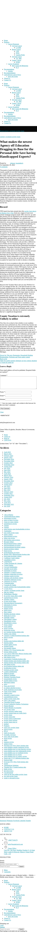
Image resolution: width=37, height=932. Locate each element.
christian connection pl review (13, 574)
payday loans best (9, 717)
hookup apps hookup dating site (14, 641)
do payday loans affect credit (13, 596)
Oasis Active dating (10, 691)
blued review (8, 551)
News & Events (13, 76)
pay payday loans (9, 709)
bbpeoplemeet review (10, 536)
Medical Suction (9, 673)
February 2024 (8, 477)
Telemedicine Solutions (11, 765)
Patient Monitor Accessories (12, 708)
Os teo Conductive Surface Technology (16, 704)
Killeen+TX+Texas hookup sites (14, 650)
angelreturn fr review (10, 524)
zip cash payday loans (11, 776)
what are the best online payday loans (15, 774)
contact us (7, 436)
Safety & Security (9, 733)
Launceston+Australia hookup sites (15, 659)
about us (6, 438)
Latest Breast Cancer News (12, 75)
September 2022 (9, 495)
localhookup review (10, 668)
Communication (9, 583)
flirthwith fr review (10, 616)
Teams (6, 763)
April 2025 (7, 452)
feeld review (8, 610)
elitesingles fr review (10, 605)
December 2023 (9, 481)
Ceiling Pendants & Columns (13, 563)
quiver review (8, 729)
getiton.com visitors (10, 634)
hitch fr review (8, 637)
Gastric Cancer (16, 60)
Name (2, 392)
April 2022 (7, 502)
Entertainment (8, 607)
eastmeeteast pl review (11, 598)
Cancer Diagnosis (13, 44)
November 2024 (9, 461)
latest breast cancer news (11, 655)
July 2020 (7, 506)
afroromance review (10, 518)
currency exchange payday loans (14, 131)
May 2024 (7, 472)
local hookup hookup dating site (14, 666)
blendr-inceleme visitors (11, 549)
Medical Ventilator (9, 675)
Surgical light (8, 760)
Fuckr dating (8, 626)
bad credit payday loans (11, 533)
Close (2, 412)
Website (2, 399)
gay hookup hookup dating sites (14, 632)
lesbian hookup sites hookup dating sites (16, 662)
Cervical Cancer (17, 46)
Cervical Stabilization (10, 567)
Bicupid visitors (9, 542)
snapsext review (9, 742)
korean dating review (10, 652)
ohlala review (8, 693)
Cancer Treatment (13, 64)
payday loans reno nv (10, 722)
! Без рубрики (8, 515)
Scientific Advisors (10, 735)
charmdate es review (10, 570)
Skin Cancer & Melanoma (20, 66)
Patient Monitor (9, 706)
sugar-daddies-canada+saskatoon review (16, 747)
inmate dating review (10, 644)
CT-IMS (18, 47)
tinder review (8, 769)
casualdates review (10, 560)
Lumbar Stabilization (10, 671)
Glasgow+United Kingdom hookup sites (16, 635)
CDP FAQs (7, 440)
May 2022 (7, 501)
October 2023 (8, 483)
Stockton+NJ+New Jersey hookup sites (16, 745)
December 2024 (9, 459)
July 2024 (7, 468)
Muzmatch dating (9, 682)
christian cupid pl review (11, 576)
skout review (8, 738)
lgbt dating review (9, 664)
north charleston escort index (13, 690)
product (6, 724)
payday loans (8, 715)
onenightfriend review (11, 697)
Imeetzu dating (8, 643)
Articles (10, 71)
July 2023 (7, 486)
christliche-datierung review (12, 579)
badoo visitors (8, 534)
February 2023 (8, 492)
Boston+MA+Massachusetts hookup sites (17, 554)
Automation (7, 531)
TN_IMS (19, 58)
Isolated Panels (8, 646)
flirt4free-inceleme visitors (12, 614)
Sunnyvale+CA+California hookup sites (16, 758)
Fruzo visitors (8, 625)
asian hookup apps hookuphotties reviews (17, 529)
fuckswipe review (9, 630)
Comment (3, 375)
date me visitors (9, 592)
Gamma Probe (20, 55)
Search (2, 860)
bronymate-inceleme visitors (12, 556)
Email (2, 396)
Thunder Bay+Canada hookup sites (15, 767)
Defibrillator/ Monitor (10, 594)
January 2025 (8, 457)
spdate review (8, 744)
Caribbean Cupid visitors (11, 558)
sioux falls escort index (11, 736)
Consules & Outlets (10, 585)
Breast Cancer (16, 49)
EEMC (18, 62)
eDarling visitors (9, 599)
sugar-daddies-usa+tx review (13, 754)
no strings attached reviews (12, 688)
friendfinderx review (10, 623)
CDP (17, 51)
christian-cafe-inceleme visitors (13, 578)
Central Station (8, 565)
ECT (17, 67)
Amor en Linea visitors (11, 522)
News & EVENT (9, 686)
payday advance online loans (13, 711)
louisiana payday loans (11, 670)
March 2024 (8, 475)
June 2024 (7, 470)
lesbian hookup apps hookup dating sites (16, 661)
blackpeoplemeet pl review (12, 545)
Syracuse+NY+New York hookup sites (16, 762)
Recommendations (9, 73)
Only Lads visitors (9, 700)
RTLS (6, 731)
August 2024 (8, 466)
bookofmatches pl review (12, 552)
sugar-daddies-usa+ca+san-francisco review (17, 749)
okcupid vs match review (12, 695)
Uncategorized (8, 772)
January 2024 (8, 479)
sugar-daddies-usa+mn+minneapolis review (17, 751)
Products (6, 42)
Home (6, 40)
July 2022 (7, 499)
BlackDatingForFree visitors (13, 543)
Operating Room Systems (12, 702)
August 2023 (8, 484)
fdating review (8, 608)
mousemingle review (10, 679)
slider (5, 740)
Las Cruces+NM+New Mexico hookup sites (18, 653)
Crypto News (8, 589)
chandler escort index (10, 569)
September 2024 (9, 465)
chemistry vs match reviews (12, 572)
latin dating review (9, 657)
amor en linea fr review (11, 520)
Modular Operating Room (12, 677)
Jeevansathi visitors (10, 648)
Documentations (9, 69)
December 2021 (9, 504)
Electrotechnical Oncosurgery (13, 603)
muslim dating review (10, 680)
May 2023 (7, 490)
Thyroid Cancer (17, 57)
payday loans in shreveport (12, 718)
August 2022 (8, 497)
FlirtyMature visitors (10, 619)
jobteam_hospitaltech (16, 163)
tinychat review (9, 771)
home (5, 639)
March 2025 (8, 454)
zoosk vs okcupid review (11, 778)
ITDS (17, 53)
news (5, 684)
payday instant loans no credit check (15, 713)
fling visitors (8, 612)
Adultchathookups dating (12, 516)
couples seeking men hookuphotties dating (17, 587)
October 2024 (8, 463)
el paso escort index (10, 601)
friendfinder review (10, 621)
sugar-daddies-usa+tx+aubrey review (15, 756)
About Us (7, 78)
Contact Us (7, 80)
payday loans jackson (10, 720)
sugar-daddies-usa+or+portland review (16, 753)
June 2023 (7, 488)
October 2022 (8, 493)
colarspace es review (10, 581)
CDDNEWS (8, 561)
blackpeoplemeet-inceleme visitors (14, 547)
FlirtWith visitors (9, 617)
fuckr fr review (8, 628)
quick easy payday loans (11, 727)
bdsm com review (9, 538)
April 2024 (7, 474)
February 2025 (8, 456)
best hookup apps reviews (12, 540)
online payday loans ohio (12, 699)
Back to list (3, 359)
